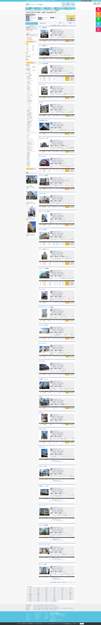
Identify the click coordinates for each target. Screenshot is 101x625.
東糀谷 (38, 597)
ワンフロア (29, 160)
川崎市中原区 (46, 605)
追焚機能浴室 (29, 121)
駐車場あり (29, 152)
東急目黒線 (71, 608)
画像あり (28, 70)
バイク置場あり (30, 112)
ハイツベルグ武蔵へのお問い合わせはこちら (57, 579)
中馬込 (54, 594)
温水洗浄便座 (29, 123)
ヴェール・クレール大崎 (30, 233)
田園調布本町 (30, 594)
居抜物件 (29, 163)
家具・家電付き (30, 113)
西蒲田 (70, 594)
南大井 (43, 606)
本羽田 (38, 599)
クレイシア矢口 (43, 156)
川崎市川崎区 (50, 605)
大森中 (62, 587)
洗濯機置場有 (29, 114)
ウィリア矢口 (42, 361)
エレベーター (29, 109)
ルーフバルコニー (30, 107)
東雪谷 (70, 597)
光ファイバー (29, 138)
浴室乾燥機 (29, 122)
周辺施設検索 (47, 617)
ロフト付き (29, 103)
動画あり (34, 70)
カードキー (29, 91)
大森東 (30, 589)
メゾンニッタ (42, 84)
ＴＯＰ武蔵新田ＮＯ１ (44, 45)
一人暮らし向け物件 (38, 615)
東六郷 (30, 599)
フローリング (29, 102)
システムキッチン (30, 118)
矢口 (57, 65)
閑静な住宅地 (29, 78)
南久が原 (54, 599)
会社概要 (28, 614)
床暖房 (28, 129)
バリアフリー (29, 84)
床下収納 (29, 130)
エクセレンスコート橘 (44, 138)
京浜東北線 (54, 180)
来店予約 (98, 15)
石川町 (38, 587)
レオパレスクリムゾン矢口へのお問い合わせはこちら (57, 559)
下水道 (28, 166)
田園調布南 (38, 594)
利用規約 (28, 617)
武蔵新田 (58, 31)
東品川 (34, 606)
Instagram (98, 30)
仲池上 (46, 594)
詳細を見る (67, 41)
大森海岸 (50, 609)
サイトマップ (29, 618)
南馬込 (70, 599)
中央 (62, 592)
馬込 (55, 609)
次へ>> (72, 25)
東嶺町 (54, 597)
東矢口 (62, 597)
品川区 (37, 605)
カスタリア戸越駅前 (29, 185)
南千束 (62, 599)
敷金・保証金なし (29, 37)
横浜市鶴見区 (41, 605)
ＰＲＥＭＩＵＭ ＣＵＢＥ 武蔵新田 (46, 307)
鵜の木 (46, 587)
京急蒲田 (39, 609)
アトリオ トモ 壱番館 (44, 175)
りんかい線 (60, 608)
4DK (33, 50)
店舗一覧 (46, 618)
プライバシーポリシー (30, 615)
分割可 (28, 85)
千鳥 (54, 592)
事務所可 (29, 82)
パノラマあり (29, 71)
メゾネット (29, 104)
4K (27, 50)
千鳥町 (57, 90)
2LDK (28, 48)
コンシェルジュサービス (31, 151)
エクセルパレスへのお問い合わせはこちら (56, 461)
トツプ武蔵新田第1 (43, 27)
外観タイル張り (30, 115)
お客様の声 (46, 615)
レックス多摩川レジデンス (45, 249)
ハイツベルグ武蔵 (43, 564)
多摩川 (46, 592)
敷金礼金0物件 (37, 614)
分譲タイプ (29, 86)
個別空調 (29, 164)
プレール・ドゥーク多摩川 (45, 211)
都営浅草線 (46, 608)
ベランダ (29, 105)
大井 (50, 606)
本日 (33, 66)
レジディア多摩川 (43, 229)
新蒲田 (38, 592)
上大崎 (53, 606)
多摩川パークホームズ (44, 379)
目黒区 (54, 605)
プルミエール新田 (43, 466)
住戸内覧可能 (29, 150)
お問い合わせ (98, 25)
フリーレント (29, 90)
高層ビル (29, 161)
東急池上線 (54, 69)
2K (27, 47)
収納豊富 (29, 134)
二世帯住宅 (29, 89)
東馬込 (46, 597)
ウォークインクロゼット (31, 131)
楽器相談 (29, 76)
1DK (27, 46)
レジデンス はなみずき (44, 325)
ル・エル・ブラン (43, 505)
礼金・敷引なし (29, 38)
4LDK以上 (28, 51)
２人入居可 (29, 83)
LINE (98, 20)
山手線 (68, 608)
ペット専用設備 (30, 75)
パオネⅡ (41, 102)
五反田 (42, 609)
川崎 (57, 180)
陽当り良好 (29, 77)
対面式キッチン (30, 119)
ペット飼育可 (29, 74)
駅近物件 (36, 618)
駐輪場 (28, 111)
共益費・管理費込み (30, 39)
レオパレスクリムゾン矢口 (45, 544)
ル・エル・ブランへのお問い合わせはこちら (57, 520)
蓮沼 (57, 69)
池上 (30, 587)
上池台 (70, 589)
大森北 (54, 587)
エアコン (29, 128)
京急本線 (39, 608)
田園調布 (70, 592)
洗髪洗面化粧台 (30, 125)
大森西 (70, 587)
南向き (28, 158)
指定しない (28, 66)
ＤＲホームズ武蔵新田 (44, 525)
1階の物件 (29, 154)
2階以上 (28, 153)
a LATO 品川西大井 (29, 217)
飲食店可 (29, 162)
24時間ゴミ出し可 (30, 149)
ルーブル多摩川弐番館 (44, 63)
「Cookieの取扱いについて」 (68, 623)
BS (28, 136)
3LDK (33, 49)
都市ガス (29, 165)
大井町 (47, 609)
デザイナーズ (29, 79)
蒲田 (57, 550)
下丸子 (58, 33)
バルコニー (29, 106)
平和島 (45, 609)
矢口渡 (58, 32)
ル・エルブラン (43, 289)
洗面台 (28, 124)
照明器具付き (29, 110)
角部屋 (28, 159)
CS (28, 135)
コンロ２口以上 (30, 116)
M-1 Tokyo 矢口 (43, 193)
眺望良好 (29, 88)
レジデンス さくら (43, 343)
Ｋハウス (41, 412)
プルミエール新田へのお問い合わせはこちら (57, 481)
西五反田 (40, 606)
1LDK (33, 46)
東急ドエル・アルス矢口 (44, 486)
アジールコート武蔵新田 (44, 268)
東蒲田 (30, 597)
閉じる (82, 623)
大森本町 (38, 589)
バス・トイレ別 (30, 120)
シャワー (29, 126)
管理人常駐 (29, 87)
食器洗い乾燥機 (30, 117)
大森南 (46, 589)
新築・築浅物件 (37, 617)
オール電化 (29, 108)
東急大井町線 (51, 608)
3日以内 (28, 67)
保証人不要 (29, 81)
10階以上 (29, 155)
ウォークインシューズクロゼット (31, 133)
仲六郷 (62, 594)
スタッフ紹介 (47, 614)
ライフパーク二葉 (29, 201)
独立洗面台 (29, 127)
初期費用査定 (98, 10)
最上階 (28, 157)
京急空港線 (64, 608)
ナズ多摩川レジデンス (44, 120)
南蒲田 (46, 599)
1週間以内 (34, 67)
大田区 (55, 65)
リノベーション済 (30, 80)
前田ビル (41, 397)
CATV (28, 137)
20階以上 (29, 156)
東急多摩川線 (54, 31)
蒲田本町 (62, 589)
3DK (27, 49)
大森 (36, 609)
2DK (33, 47)
